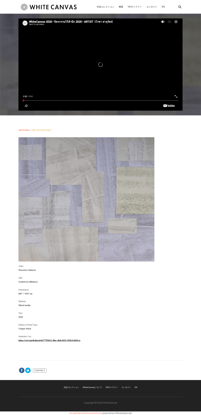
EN (163, 7)
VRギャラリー (135, 7)
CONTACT (39, 370)
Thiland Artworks (41, 130)
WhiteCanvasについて (92, 387)
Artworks (24, 130)
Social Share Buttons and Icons (85, 413)
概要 (121, 7)
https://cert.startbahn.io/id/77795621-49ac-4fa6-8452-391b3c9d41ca (49, 340)
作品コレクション (105, 7)
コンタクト (151, 7)
